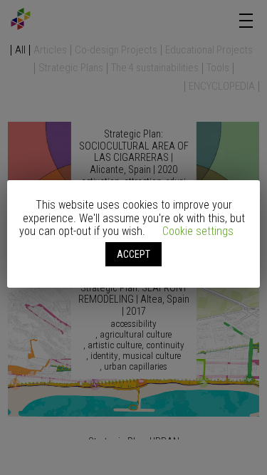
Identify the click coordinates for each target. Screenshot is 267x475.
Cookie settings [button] (198, 231)
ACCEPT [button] (133, 254)
